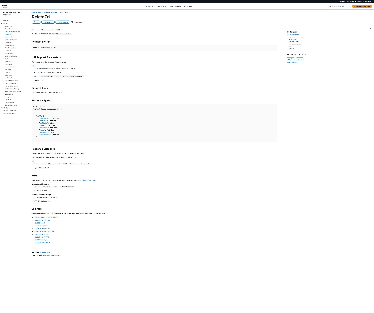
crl (38, 116)
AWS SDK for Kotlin (41, 234)
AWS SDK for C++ (41, 223)
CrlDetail (41, 168)
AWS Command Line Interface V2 (46, 217)
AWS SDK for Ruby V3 (42, 243)
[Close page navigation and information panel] (370, 28)
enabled (43, 128)
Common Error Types (88, 180)
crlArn (43, 121)
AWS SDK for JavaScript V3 (44, 231)
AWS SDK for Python (42, 240)
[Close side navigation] (26, 12)
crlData (43, 123)
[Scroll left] (143, 6)
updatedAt (44, 135)
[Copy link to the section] (30, 42)
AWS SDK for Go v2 (41, 226)
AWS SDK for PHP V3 (42, 237)
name (42, 130)
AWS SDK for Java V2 (42, 229)
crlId (33, 66)
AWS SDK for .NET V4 (42, 220)
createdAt (44, 118)
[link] (65, 12)
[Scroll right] (194, 6)
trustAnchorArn (47, 132)
